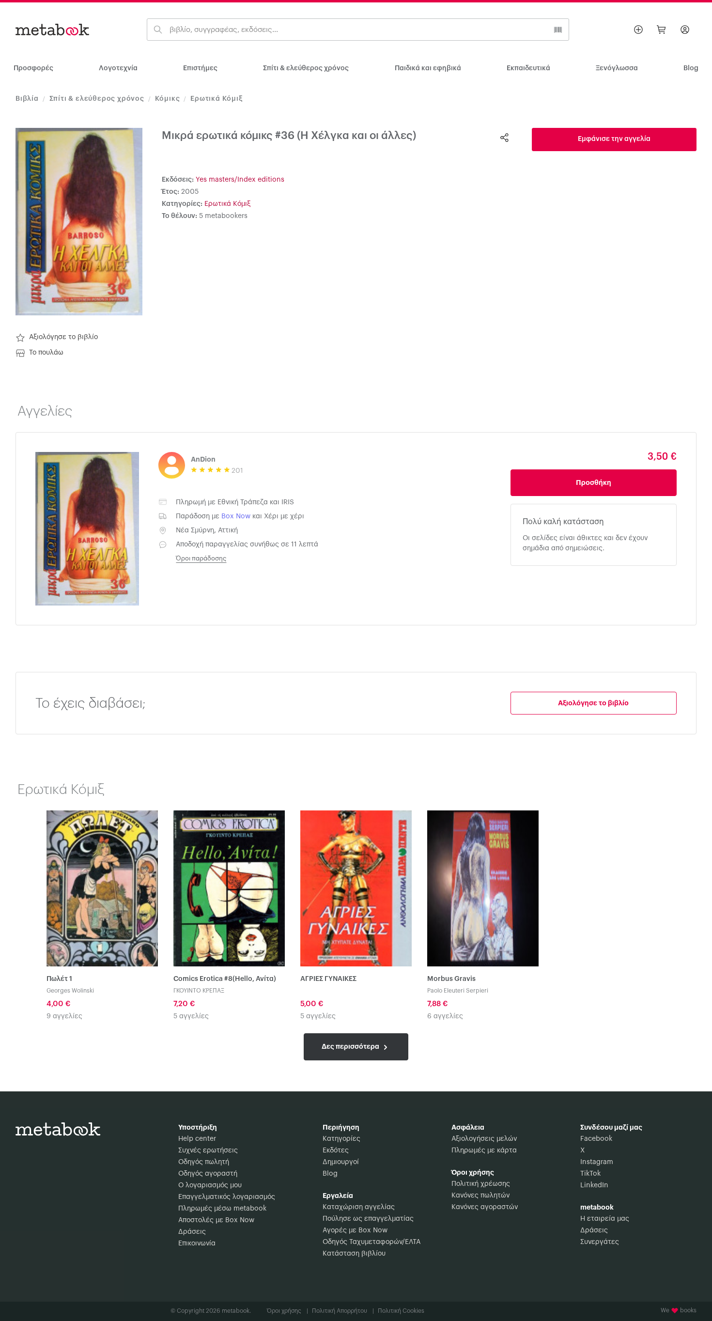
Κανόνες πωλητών (480, 1195)
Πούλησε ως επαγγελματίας (368, 1218)
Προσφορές (33, 68)
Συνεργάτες (599, 1242)
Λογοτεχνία (118, 68)
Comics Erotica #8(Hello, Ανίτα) (224, 979)
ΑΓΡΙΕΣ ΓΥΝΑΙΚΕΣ (328, 979)
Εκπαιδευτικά (528, 68)
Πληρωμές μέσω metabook (222, 1208)
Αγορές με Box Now (355, 1230)
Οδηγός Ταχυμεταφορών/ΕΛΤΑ (371, 1242)
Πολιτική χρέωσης (480, 1184)
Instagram (596, 1162)
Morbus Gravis (451, 979)
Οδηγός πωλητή (203, 1162)
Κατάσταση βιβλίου (354, 1253)
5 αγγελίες (191, 1016)
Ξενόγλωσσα (617, 68)
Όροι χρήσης (287, 1311)
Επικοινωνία (197, 1243)
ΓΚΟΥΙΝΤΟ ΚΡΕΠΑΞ (198, 991)
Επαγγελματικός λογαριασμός (226, 1197)
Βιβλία (27, 98)
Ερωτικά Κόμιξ (216, 98)
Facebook (596, 1138)
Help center (197, 1138)
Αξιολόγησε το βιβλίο (63, 337)
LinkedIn (594, 1185)
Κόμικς (167, 98)
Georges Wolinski (70, 991)
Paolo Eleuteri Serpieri (457, 991)
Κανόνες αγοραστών (484, 1207)
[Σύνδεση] (685, 29)
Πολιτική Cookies (401, 1311)
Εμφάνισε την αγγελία (614, 139)
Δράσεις (192, 1231)
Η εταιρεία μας (604, 1218)
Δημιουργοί (341, 1162)
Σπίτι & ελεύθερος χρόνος (306, 68)
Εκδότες (336, 1150)
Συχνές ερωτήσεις (208, 1150)
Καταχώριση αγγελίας (359, 1207)
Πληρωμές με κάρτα (484, 1150)
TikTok (590, 1173)
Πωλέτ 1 (59, 979)
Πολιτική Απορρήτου (343, 1311)
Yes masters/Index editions (240, 179)
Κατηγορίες (341, 1138)
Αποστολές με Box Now (216, 1220)
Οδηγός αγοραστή (207, 1173)
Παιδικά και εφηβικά (428, 68)
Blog (330, 1173)
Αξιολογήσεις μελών (484, 1138)
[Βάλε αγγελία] (638, 29)
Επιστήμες (200, 68)
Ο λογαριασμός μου (210, 1185)
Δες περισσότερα (351, 1046)
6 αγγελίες (445, 1016)
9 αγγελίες (64, 1016)
